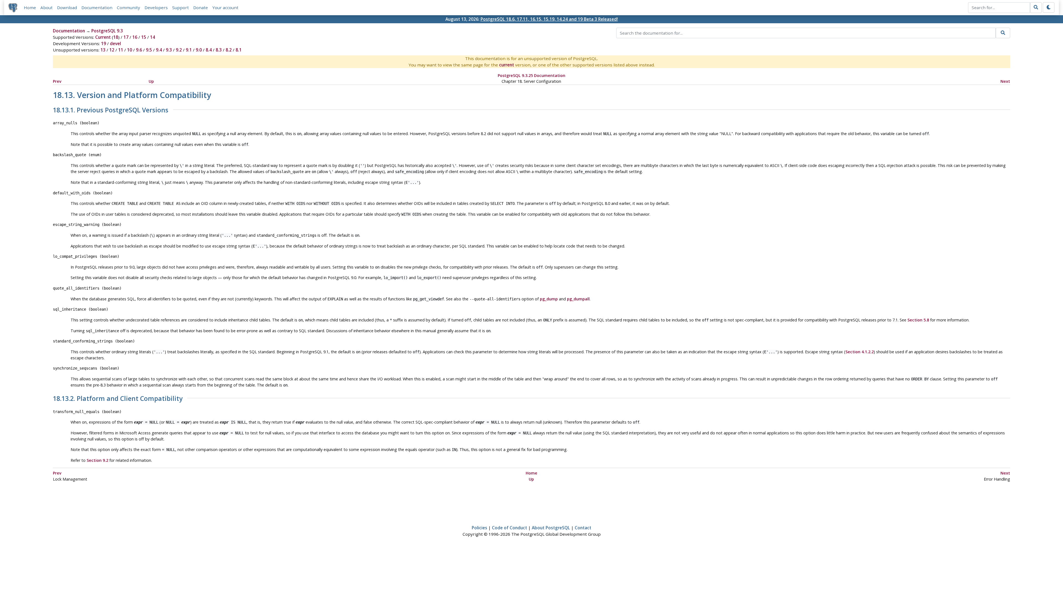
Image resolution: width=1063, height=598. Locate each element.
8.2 (229, 50)
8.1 (239, 50)
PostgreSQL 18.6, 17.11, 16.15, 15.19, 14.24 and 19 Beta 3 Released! (549, 19)
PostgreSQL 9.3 (107, 30)
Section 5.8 (918, 320)
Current (103, 37)
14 (152, 37)
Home (30, 7)
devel (115, 43)
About (46, 7)
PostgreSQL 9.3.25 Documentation (531, 75)
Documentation (96, 7)
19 (103, 43)
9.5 (149, 50)
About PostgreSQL (551, 527)
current (506, 65)
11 (120, 50)
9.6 (139, 50)
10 (129, 50)
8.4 (209, 50)
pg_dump (549, 298)
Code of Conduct (509, 527)
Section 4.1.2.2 (859, 351)
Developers (156, 7)
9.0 (199, 50)
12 (111, 50)
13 (102, 50)
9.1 (189, 50)
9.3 (169, 50)
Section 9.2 (97, 460)
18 (115, 37)
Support (180, 7)
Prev (57, 81)
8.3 (219, 50)
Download (67, 7)
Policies (479, 527)
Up (151, 81)
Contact (583, 527)
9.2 (179, 50)
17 (125, 37)
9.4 (159, 50)
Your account (225, 7)
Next (1005, 81)
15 (143, 37)
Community (128, 7)
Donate (200, 7)
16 (134, 37)
